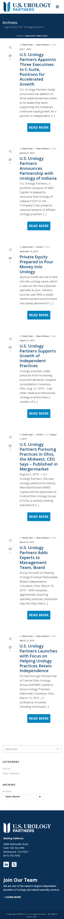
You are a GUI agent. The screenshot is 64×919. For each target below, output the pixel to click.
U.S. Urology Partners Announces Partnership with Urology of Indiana (38, 168)
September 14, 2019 (29, 251)
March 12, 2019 (27, 640)
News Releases (42, 44)
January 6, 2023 (27, 153)
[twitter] (14, 865)
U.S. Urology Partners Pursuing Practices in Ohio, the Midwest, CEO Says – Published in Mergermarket (39, 456)
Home (20, 36)
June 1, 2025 (25, 49)
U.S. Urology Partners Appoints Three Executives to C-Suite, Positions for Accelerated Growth (38, 69)
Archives (7, 791)
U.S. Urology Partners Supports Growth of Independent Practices (38, 355)
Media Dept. (27, 44)
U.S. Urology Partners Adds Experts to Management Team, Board (34, 557)
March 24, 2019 (27, 542)
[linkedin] (6, 865)
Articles (39, 247)
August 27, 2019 (27, 340)
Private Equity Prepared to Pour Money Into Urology (36, 264)
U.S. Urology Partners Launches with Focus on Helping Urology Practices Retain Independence (38, 658)
